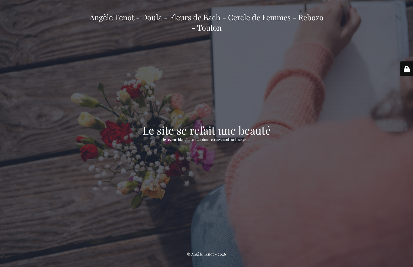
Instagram (242, 139)
